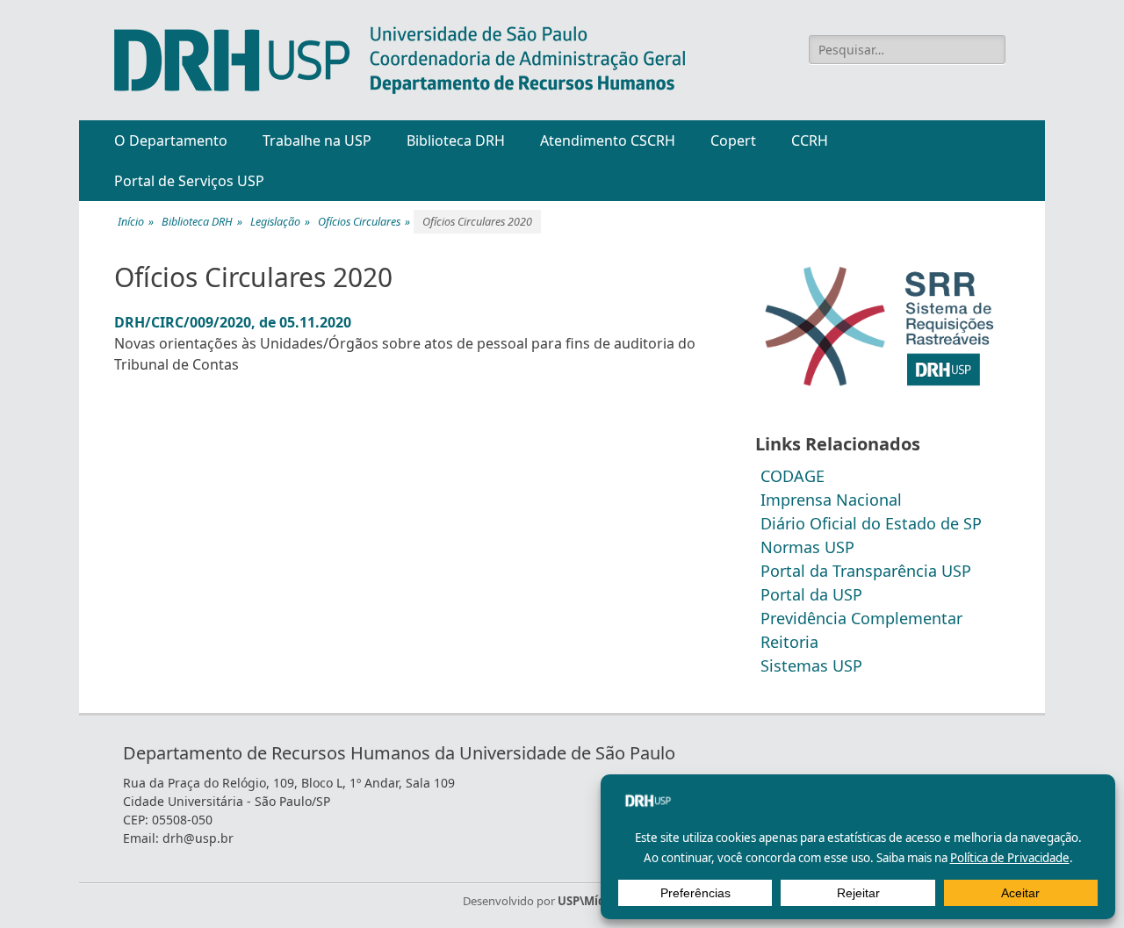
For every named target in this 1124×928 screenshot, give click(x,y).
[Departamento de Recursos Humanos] (399, 60)
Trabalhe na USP (317, 140)
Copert (733, 140)
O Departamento (170, 140)
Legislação (280, 221)
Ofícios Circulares (364, 221)
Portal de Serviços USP (189, 181)
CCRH (809, 140)
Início (136, 221)
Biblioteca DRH (456, 140)
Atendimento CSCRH (607, 140)
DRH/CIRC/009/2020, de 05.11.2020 (232, 322)
